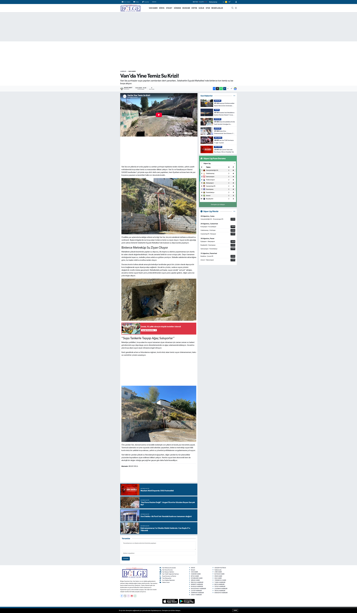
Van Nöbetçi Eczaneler (169, 567)
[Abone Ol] (235, 88)
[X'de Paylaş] (217, 88)
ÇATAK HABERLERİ (196, 590)
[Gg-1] (158, 414)
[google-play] (187, 601)
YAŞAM (217, 109)
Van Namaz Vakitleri (168, 572)
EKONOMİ (186, 8)
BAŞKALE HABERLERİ (197, 586)
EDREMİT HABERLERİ (197, 584)
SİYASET (169, 8)
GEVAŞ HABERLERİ (219, 590)
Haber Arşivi (166, 582)
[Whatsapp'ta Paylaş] (221, 88)
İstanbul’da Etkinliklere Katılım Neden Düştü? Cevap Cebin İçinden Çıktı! (224, 114)
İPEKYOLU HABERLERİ (197, 582)
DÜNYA (161, 8)
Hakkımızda (217, 570)
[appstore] (170, 601)
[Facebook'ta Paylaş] (214, 88)
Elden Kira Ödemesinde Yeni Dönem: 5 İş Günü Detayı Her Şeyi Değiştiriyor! (224, 132)
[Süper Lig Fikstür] (234, 211)
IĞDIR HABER (218, 576)
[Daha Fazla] (224, 88)
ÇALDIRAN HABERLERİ (220, 588)
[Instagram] (128, 595)
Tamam (235, 610)
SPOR (208, 8)
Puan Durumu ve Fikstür (169, 576)
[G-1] (158, 206)
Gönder (126, 558)
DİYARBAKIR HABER (196, 578)
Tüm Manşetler (166, 578)
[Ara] (232, 8)
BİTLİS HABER (195, 576)
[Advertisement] (178, 27)
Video (137, 2)
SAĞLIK (201, 8)
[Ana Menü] (236, 8)
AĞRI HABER (218, 572)
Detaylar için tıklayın (218, 204)
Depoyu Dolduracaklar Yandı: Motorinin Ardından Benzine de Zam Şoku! (224, 104)
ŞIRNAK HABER (195, 580)
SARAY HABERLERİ (196, 594)
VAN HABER (153, 8)
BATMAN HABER (219, 574)
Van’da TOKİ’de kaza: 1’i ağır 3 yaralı (224, 142)
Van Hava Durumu (167, 570)
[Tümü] (234, 96)
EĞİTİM (194, 8)
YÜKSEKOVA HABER (220, 580)
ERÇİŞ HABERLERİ (219, 584)
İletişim (193, 570)
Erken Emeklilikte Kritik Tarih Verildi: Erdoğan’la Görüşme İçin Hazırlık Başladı (224, 123)
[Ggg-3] (158, 300)
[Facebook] (121, 595)
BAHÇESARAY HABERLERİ (198, 588)
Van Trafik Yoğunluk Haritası (170, 574)
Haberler (123, 71)
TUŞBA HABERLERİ (219, 582)
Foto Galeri (127, 2)
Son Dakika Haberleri (168, 580)
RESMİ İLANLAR (217, 8)
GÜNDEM (177, 8)
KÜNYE (154, 2)
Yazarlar (146, 2)
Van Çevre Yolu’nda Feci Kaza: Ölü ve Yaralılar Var (224, 151)
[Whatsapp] (135, 595)
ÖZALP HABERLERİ (219, 586)
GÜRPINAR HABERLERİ (197, 592)
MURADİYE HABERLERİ (220, 592)
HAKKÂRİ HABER (196, 574)
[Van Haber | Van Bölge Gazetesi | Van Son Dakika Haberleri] (130, 7)
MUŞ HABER (218, 578)
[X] (125, 595)
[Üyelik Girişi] (235, 2)
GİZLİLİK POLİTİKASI (220, 567)
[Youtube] (131, 595)
